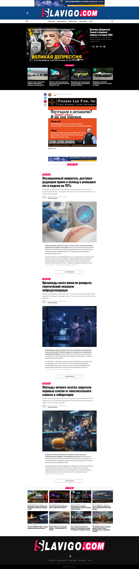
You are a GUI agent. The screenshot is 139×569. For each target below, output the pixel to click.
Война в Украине (83, 21)
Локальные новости (62, 21)
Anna (55, 95)
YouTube (91, 21)
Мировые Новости (73, 21)
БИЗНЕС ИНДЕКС (51, 21)
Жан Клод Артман (52, 198)
